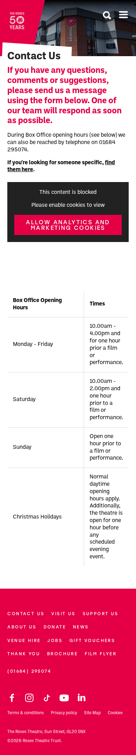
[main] (68, 283)
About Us (21, 626)
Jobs (54, 640)
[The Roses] (17, 20)
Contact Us (25, 613)
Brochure (62, 653)
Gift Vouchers (92, 640)
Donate (55, 626)
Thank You (23, 653)
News (81, 626)
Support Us (101, 613)
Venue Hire (23, 640)
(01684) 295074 (29, 671)
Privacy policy (64, 713)
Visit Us (63, 613)
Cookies (115, 713)
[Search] (107, 16)
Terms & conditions (25, 713)
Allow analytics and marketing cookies (68, 224)
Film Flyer (100, 653)
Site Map (92, 713)
